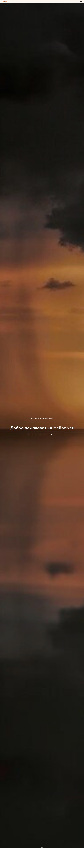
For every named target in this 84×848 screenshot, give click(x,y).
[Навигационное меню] (81, 1)
